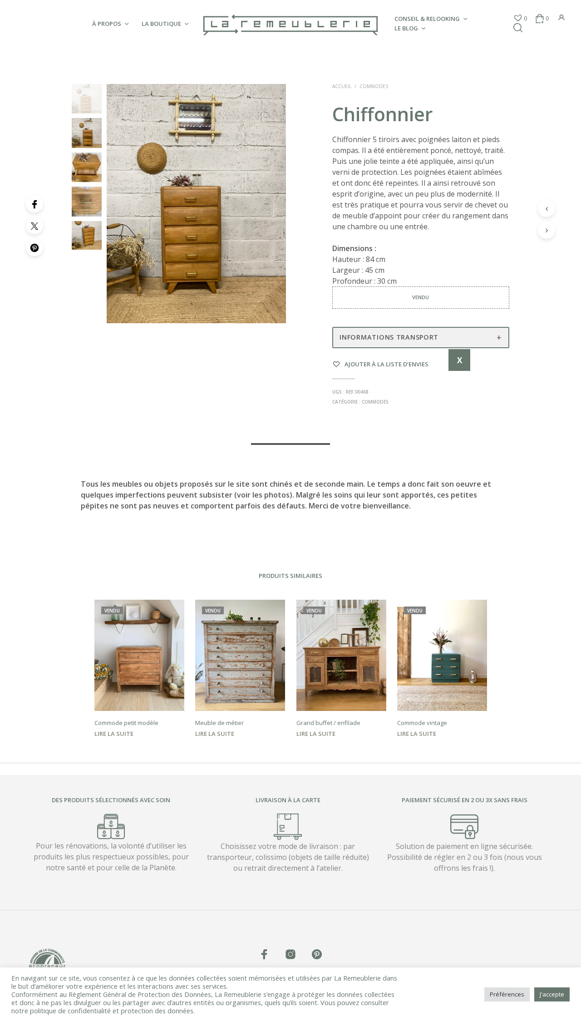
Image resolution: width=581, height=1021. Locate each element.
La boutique (161, 24)
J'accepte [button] (552, 994)
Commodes (373, 86)
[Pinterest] (34, 247)
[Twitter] (34, 225)
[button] (520, 18)
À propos (106, 24)
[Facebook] (34, 203)
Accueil (341, 86)
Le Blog (406, 28)
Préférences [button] (507, 994)
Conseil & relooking (427, 19)
